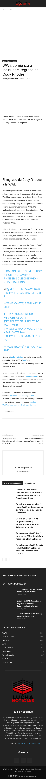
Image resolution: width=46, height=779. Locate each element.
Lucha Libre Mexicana (33, 769)
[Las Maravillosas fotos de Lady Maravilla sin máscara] (8, 616)
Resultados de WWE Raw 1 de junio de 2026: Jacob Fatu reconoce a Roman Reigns (29, 536)
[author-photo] (23, 459)
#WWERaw (33, 289)
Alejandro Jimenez (11, 78)
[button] (4, 3)
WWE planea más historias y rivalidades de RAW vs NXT (12, 441)
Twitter (31, 395)
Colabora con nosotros (23, 772)
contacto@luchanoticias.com (28, 743)
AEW (22, 769)
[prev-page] (4, 559)
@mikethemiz (16, 289)
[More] (27, 84)
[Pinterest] (16, 84)
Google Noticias (31, 376)
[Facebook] (4, 84)
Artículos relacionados (13, 483)
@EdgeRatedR (13, 321)
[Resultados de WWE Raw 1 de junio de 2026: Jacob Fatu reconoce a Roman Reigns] (8, 536)
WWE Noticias (12, 61)
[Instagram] (23, 760)
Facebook (14, 395)
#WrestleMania (15, 328)
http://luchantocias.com (23, 471)
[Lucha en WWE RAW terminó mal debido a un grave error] (8, 592)
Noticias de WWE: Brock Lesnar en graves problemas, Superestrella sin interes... (29, 603)
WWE (10, 9)
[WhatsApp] (21, 84)
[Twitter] (10, 84)
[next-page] (7, 559)
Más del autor (30, 483)
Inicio (4, 9)
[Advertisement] (23, 36)
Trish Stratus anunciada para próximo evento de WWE (34, 441)
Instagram (23, 395)
